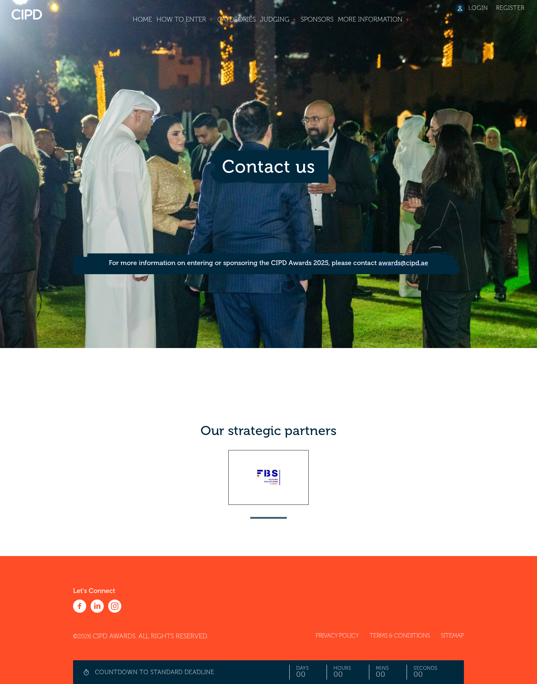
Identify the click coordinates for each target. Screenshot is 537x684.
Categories (236, 19)
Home (142, 19)
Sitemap (452, 635)
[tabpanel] (268, 477)
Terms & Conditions (400, 635)
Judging (274, 19)
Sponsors (317, 19)
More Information (370, 19)
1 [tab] (268, 518)
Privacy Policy (337, 635)
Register (510, 8)
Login (478, 8)
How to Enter (181, 19)
